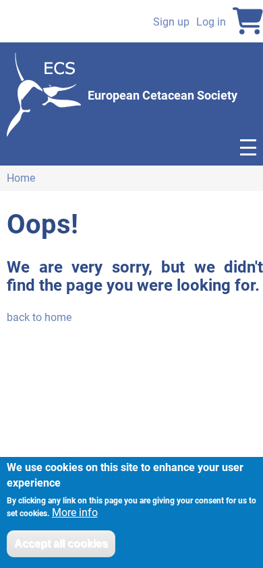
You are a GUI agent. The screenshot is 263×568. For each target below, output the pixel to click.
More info (75, 513)
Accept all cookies (61, 543)
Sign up (171, 21)
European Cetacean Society (162, 95)
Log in (211, 21)
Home (21, 178)
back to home (39, 317)
